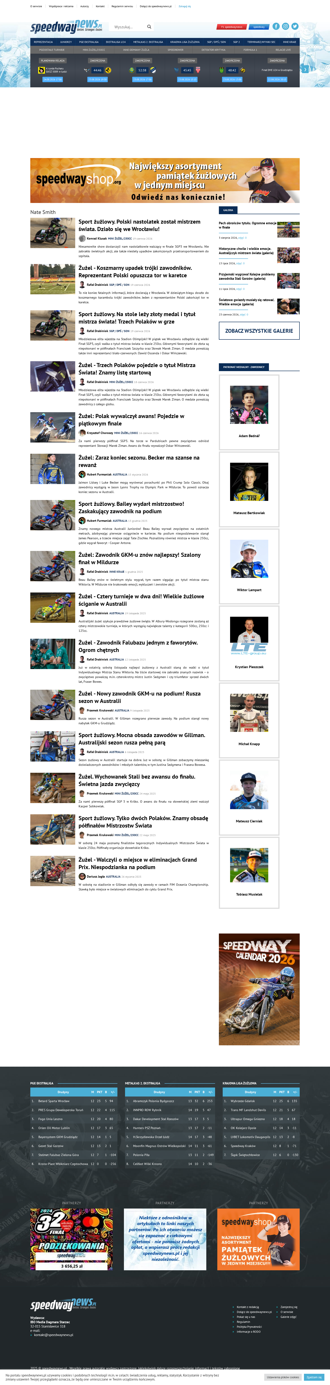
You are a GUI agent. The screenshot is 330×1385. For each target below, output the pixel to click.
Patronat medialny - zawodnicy (243, 367)
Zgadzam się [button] (314, 1377)
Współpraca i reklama (61, 6)
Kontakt (100, 6)
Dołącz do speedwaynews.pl (156, 6)
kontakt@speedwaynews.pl (53, 1335)
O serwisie (36, 6)
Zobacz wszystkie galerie (259, 330)
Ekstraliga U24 (116, 42)
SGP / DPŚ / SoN (119, 285)
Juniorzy (66, 42)
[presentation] (24, 69)
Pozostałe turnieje (51, 49)
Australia (120, 474)
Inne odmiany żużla (136, 49)
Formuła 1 (250, 49)
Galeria (228, 210)
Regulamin (243, 1322)
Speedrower (175, 49)
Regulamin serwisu (122, 6)
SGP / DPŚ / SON (216, 42)
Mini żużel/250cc (94, 49)
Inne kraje (289, 42)
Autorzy (84, 6)
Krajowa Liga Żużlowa (185, 42)
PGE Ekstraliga (89, 42)
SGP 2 (236, 42)
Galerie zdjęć (288, 1317)
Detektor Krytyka (213, 49)
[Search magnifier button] (149, 27)
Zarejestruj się (288, 1307)
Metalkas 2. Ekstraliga (148, 42)
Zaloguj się (185, 6)
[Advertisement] (165, 124)
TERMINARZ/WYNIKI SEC (261, 42)
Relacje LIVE (283, 49)
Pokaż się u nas (245, 1317)
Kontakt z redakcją (247, 1307)
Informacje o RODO (248, 1332)
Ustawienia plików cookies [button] (283, 1377)
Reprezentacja (43, 42)
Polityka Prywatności (249, 1327)
